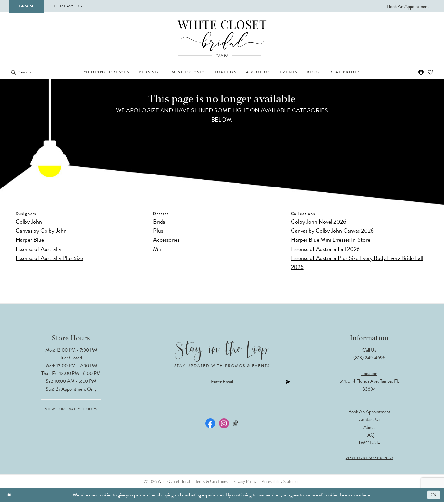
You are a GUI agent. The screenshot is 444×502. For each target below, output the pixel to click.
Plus (158, 230)
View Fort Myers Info (369, 458)
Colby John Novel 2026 (318, 221)
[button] (421, 72)
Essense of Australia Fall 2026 (325, 248)
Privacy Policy (244, 481)
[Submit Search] (13, 72)
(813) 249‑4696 (369, 357)
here (366, 494)
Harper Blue (30, 239)
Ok (434, 494)
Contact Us (369, 419)
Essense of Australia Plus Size (49, 257)
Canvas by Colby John (41, 230)
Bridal (160, 221)
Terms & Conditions (211, 481)
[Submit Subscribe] (288, 382)
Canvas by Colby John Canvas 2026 (332, 230)
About (369, 427)
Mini (158, 248)
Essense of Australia (38, 248)
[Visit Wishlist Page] (430, 72)
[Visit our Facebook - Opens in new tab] (210, 423)
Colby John (29, 221)
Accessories (166, 239)
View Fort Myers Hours (71, 409)
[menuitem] (408, 6)
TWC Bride (369, 442)
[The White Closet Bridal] (222, 38)
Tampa (26, 6)
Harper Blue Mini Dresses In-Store (330, 239)
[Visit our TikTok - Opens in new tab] (236, 423)
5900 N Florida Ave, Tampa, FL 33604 (369, 385)
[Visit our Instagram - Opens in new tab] (224, 423)
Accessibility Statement (281, 481)
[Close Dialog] (9, 495)
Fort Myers (68, 6)
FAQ (369, 435)
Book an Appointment (369, 411)
